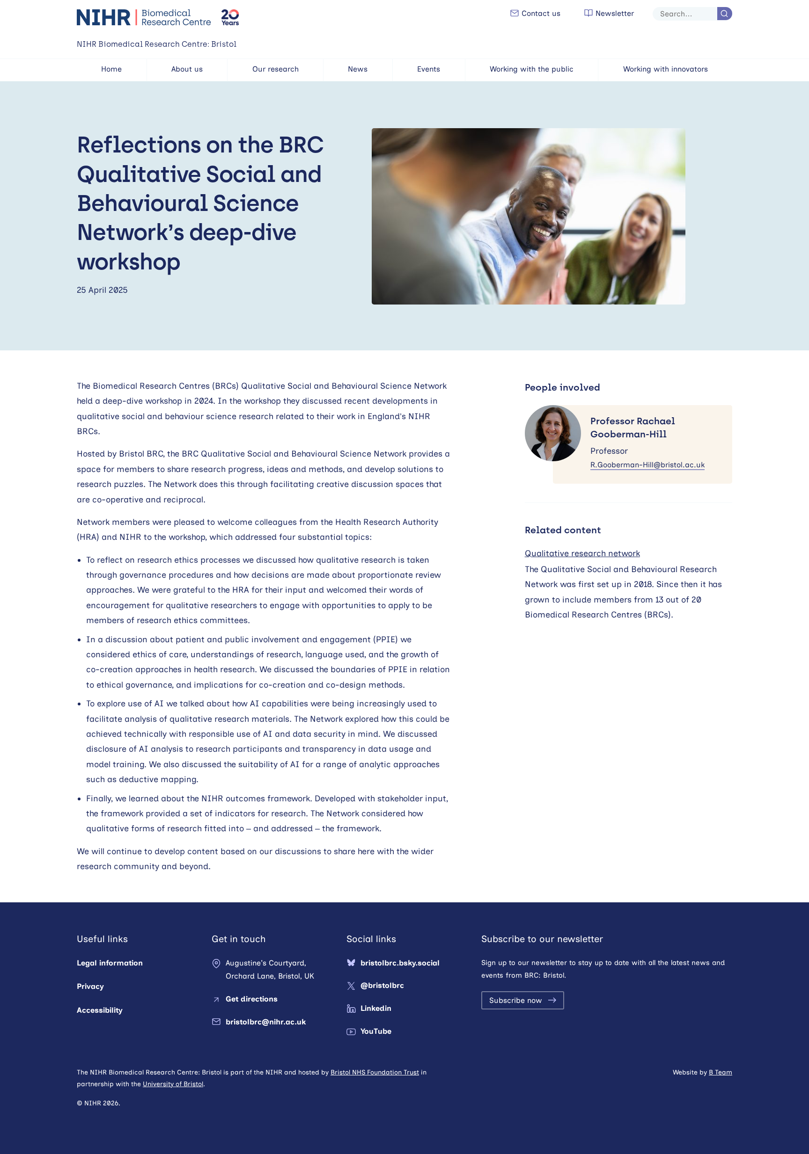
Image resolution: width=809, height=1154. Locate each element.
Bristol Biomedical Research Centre (144, 17)
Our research (275, 69)
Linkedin (375, 1008)
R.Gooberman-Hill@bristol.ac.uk (647, 464)
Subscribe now (515, 1000)
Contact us (539, 13)
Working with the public (532, 69)
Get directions (252, 998)
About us (187, 69)
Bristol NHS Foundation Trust (375, 1072)
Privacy (90, 986)
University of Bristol (173, 1084)
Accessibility (100, 1010)
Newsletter (613, 13)
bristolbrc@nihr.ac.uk (266, 1021)
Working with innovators (665, 69)
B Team (720, 1072)
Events (428, 69)
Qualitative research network (582, 553)
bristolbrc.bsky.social (400, 962)
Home (111, 69)
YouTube (375, 1031)
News (358, 69)
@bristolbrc (382, 985)
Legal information (110, 962)
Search (724, 13)
